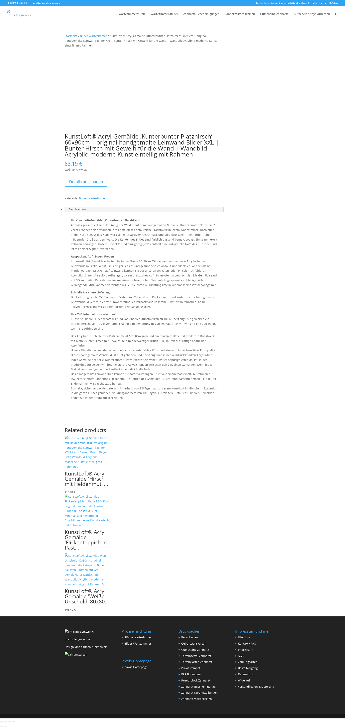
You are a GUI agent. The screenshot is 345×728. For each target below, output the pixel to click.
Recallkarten (189, 637)
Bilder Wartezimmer (93, 36)
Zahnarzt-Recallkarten (240, 14)
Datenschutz (246, 674)
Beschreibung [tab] (78, 209)
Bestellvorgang (248, 668)
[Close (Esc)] (13, 721)
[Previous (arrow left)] (1, 726)
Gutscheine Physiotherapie (312, 14)
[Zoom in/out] (1, 721)
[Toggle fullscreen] (5, 721)
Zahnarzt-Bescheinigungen (201, 14)
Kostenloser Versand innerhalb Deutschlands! (282, 3)
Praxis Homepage (136, 667)
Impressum (245, 650)
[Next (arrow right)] (5, 726)
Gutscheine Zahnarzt (274, 14)
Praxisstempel (190, 668)
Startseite (71, 36)
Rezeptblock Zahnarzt (195, 680)
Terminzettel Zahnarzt (196, 656)
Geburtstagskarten (193, 643)
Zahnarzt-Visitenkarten (196, 699)
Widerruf (244, 680)
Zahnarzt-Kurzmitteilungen (199, 692)
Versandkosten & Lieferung (256, 686)
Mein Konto (319, 3)
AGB (241, 656)
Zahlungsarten (248, 662)
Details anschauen (86, 181)
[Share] (9, 721)
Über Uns (244, 637)
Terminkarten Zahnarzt (196, 662)
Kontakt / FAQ (247, 643)
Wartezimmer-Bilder (164, 14)
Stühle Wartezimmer (138, 637)
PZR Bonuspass (191, 674)
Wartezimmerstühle (132, 14)
